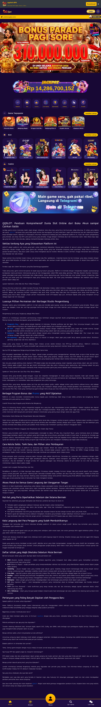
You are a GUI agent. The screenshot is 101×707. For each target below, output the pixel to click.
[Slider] (50, 47)
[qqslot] (6, 11)
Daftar (91, 11)
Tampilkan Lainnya (91, 113)
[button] (98, 47)
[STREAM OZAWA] (95, 31)
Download (91, 4)
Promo (36, 393)
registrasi (40, 616)
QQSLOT (12, 232)
